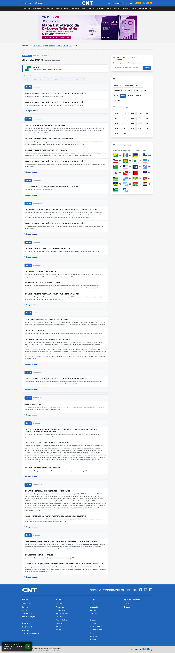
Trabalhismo (94, 636)
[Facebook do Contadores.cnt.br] (141, 591)
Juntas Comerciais (96, 626)
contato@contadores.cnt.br (31, 633)
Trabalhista (37, 8)
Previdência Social (96, 630)
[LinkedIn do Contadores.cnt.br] (151, 591)
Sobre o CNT (26, 604)
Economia (75, 8)
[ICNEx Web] (147, 649)
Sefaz (92, 633)
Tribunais (93, 639)
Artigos (116, 8)
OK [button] (28, 646)
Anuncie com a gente (143, 3)
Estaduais (93, 620)
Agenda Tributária (145, 8)
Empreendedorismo (62, 8)
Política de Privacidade (52, 650)
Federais (93, 623)
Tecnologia (100, 8)
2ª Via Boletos (27, 613)
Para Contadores (88, 8)
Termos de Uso (38, 650)
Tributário (26, 8)
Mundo (109, 8)
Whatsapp (25, 630)
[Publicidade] (87, 27)
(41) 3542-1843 (27, 627)
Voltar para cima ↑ (31, 111)
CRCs (92, 617)
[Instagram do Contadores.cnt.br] (146, 591)
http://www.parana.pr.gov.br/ (52, 69)
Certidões (93, 613)
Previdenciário (48, 8)
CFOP (134, 8)
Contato (25, 610)
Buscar (147, 67)
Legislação (125, 8)
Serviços (25, 607)
